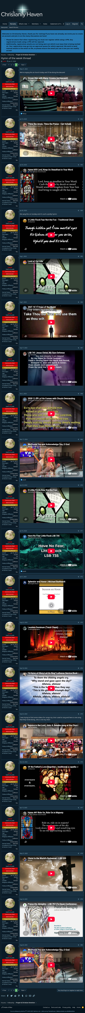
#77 (82, 808)
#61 (82, 69)
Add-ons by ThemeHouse (48, 1011)
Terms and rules (56, 1007)
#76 (82, 762)
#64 (82, 210)
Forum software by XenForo (25, 1011)
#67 (82, 348)
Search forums (13, 27)
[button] (28, 24)
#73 (82, 622)
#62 (82, 119)
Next (22, 65)
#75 (82, 714)
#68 (82, 394)
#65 (82, 256)
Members (35, 24)
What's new (23, 24)
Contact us (46, 1007)
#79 (82, 899)
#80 (82, 945)
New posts (4, 27)
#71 (82, 531)
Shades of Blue (7, 1007)
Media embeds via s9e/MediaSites (66, 1011)
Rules (45, 24)
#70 (82, 485)
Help (73, 1007)
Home (5, 24)
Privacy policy (66, 1007)
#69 (82, 439)
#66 (82, 302)
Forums (13, 24)
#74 (82, 668)
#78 (82, 853)
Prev (4, 65)
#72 (82, 577)
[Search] (82, 24)
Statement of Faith (56, 24)
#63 (82, 165)
